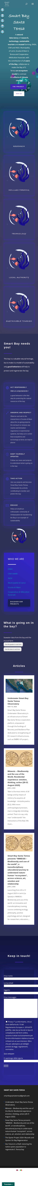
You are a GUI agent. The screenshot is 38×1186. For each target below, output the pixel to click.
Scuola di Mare (14, 587)
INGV (10, 578)
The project (18, 86)
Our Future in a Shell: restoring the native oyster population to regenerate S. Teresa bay (18, 1147)
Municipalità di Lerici (17, 583)
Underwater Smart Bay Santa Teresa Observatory (18, 701)
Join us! (19, 93)
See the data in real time (12, 649)
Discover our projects (16, 603)
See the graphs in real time (13, 644)
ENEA (10, 569)
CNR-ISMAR (13, 573)
